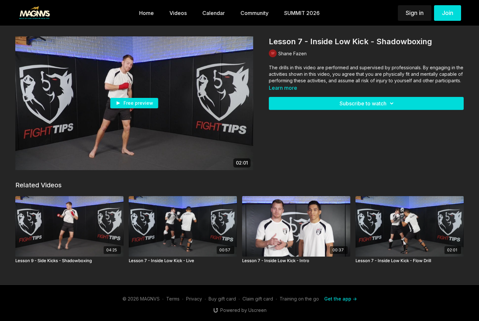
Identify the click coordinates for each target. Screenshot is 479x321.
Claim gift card (257, 298)
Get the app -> (340, 298)
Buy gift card (222, 298)
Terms (173, 298)
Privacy (194, 298)
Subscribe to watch (363, 103)
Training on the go (299, 298)
